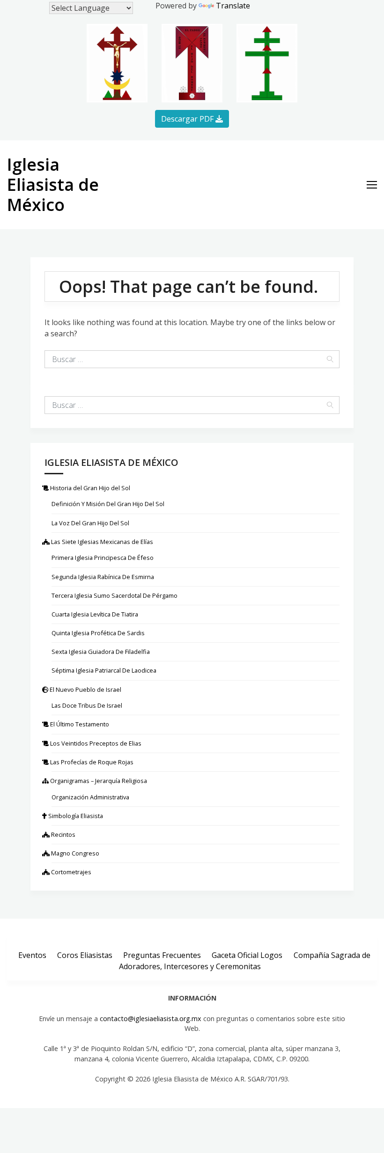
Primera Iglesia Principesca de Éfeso (103, 557)
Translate (233, 5)
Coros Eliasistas (84, 955)
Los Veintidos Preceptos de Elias (96, 743)
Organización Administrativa (90, 797)
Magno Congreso (75, 853)
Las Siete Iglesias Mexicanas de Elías (102, 541)
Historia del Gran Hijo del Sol (91, 488)
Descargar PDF (188, 119)
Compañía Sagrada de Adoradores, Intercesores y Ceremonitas (244, 960)
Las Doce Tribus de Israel (87, 705)
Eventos (32, 955)
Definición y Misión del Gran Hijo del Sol (108, 504)
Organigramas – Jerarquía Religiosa (99, 780)
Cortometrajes (71, 872)
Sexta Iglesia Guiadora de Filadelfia (101, 651)
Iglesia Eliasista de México (53, 184)
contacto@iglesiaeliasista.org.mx (150, 1018)
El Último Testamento (80, 724)
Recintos (63, 834)
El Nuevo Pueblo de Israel (86, 689)
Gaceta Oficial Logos (247, 955)
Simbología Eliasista (77, 816)
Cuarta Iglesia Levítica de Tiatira (95, 614)
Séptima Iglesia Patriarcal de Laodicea (104, 670)
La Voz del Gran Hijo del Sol (90, 523)
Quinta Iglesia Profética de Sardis (98, 633)
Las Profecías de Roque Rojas (92, 762)
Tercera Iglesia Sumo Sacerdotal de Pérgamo (114, 595)
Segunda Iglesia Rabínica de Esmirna (103, 577)
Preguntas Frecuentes (162, 955)
